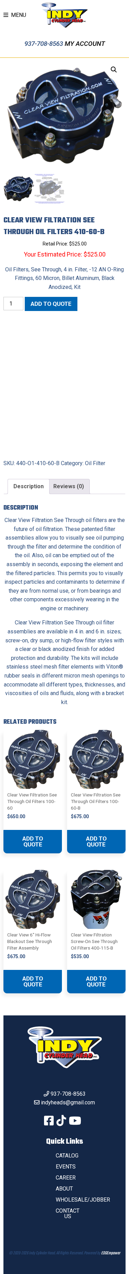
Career (66, 1177)
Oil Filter (95, 463)
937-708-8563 (44, 44)
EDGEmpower (110, 1253)
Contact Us (67, 1213)
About (64, 1188)
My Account (85, 44)
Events (66, 1166)
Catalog (67, 1155)
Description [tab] (28, 486)
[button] (114, 69)
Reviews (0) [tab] (68, 486)
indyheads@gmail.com (68, 1102)
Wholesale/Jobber (83, 1199)
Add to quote (51, 303)
